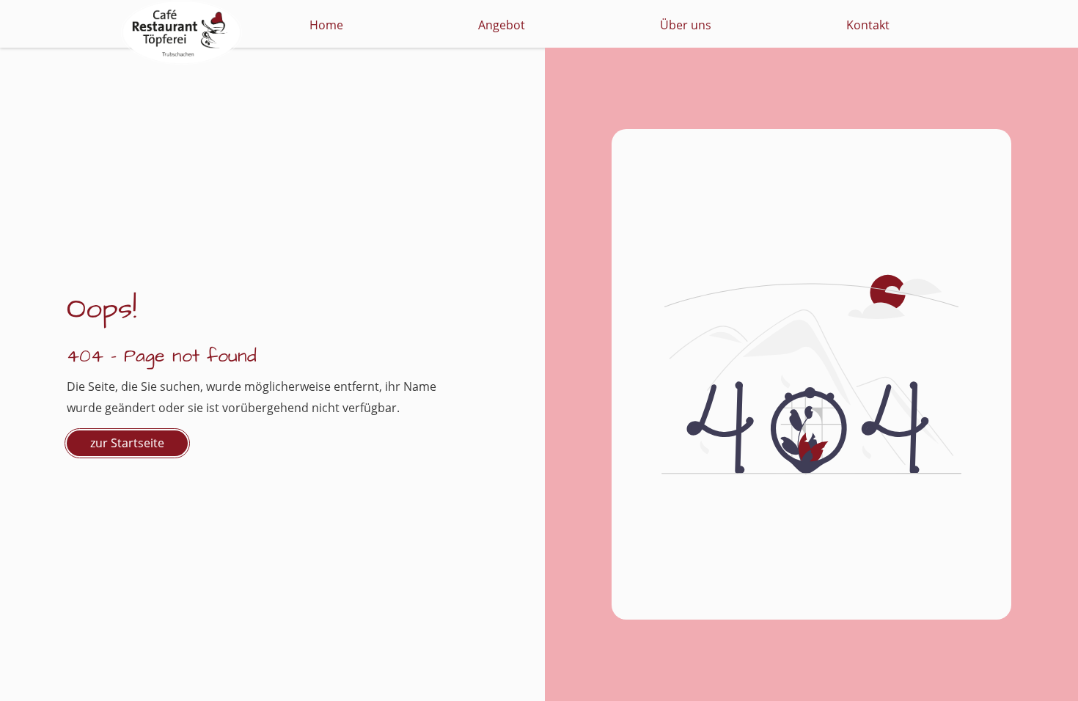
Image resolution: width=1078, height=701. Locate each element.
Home (326, 25)
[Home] (181, 24)
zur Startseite (127, 443)
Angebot (501, 25)
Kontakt (868, 25)
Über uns (685, 25)
